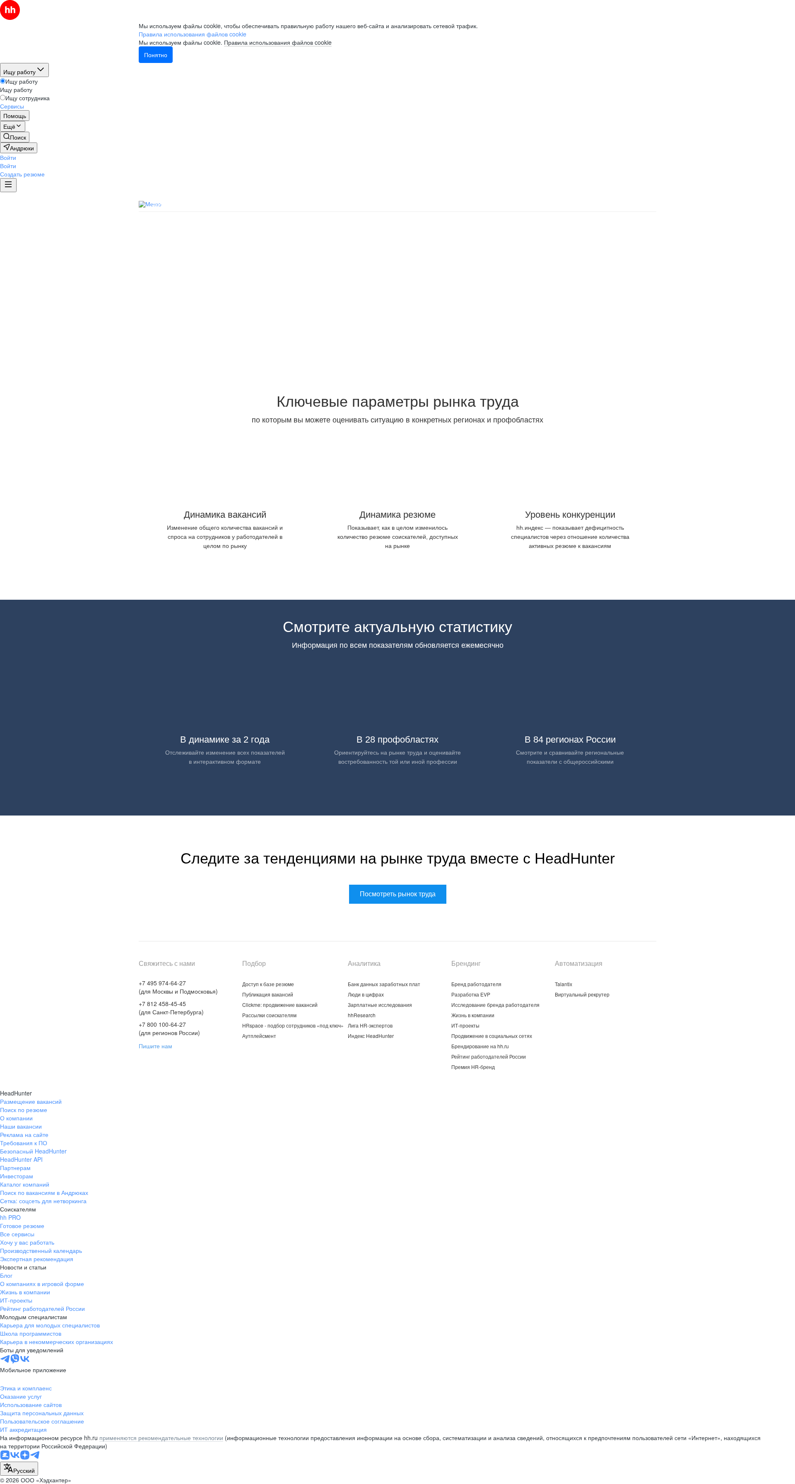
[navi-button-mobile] (8, 185)
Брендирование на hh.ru (480, 1046)
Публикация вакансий (267, 994)
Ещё (649, 204)
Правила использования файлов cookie (278, 42)
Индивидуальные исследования (460, 203)
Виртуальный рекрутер (582, 994)
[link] (14, 137)
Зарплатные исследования (357, 203)
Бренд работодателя (476, 983)
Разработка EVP (470, 994)
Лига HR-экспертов (370, 1025)
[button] (8, 157)
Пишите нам (155, 1046)
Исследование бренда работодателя (495, 1004)
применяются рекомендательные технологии (161, 1437)
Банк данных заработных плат (198, 203)
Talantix (563, 983)
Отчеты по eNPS (602, 203)
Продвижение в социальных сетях (491, 1035)
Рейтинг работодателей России (488, 1056)
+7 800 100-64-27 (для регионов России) (169, 1028)
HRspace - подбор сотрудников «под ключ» (293, 1025)
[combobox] (19, 1469)
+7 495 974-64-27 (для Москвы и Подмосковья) (178, 987)
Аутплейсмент (259, 1035)
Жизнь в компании (472, 1014)
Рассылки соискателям (269, 1014)
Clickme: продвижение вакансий (280, 1004)
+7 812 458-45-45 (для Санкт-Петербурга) (171, 1007)
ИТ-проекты (465, 1025)
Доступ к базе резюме (268, 983)
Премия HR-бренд (473, 1066)
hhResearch (362, 1014)
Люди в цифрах (280, 203)
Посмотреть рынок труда (398, 331)
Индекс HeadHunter (371, 1035)
